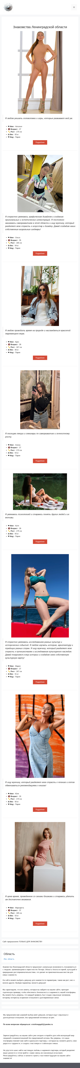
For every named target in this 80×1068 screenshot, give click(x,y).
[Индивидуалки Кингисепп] (8, 7)
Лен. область (9, 959)
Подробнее (40, 142)
